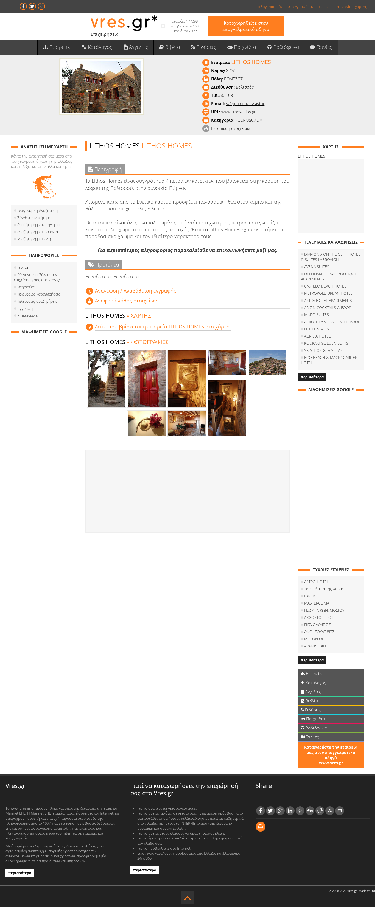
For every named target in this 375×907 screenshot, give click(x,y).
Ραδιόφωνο (285, 47)
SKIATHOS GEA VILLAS (323, 350)
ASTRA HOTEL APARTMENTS (328, 300)
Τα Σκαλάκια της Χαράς (324, 588)
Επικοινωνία (27, 315)
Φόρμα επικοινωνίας (245, 103)
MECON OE (314, 638)
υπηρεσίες (319, 6)
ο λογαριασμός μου (274, 6)
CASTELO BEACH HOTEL (325, 286)
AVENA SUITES (316, 266)
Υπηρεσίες (26, 287)
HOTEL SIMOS (316, 329)
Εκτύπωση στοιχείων (230, 128)
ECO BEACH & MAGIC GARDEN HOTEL (329, 360)
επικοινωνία (341, 6)
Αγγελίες (138, 47)
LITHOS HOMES (311, 156)
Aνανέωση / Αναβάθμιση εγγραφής (135, 290)
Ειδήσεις (205, 47)
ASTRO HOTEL (316, 581)
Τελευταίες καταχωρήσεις (38, 294)
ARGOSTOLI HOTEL (320, 617)
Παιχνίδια (244, 47)
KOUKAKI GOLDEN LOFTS (326, 343)
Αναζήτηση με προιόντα (37, 231)
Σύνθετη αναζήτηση (34, 217)
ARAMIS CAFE (315, 645)
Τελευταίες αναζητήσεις (37, 301)
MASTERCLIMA (316, 603)
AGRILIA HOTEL (317, 336)
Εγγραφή (25, 308)
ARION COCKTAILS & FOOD (328, 307)
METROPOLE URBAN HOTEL (328, 293)
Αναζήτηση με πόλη (34, 239)
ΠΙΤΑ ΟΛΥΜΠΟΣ (317, 624)
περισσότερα (312, 376)
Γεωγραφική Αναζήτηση (37, 210)
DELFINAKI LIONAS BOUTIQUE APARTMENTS (329, 276)
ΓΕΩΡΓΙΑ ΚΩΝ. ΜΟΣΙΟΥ (324, 610)
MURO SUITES (316, 314)
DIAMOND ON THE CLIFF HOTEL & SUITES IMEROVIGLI (330, 257)
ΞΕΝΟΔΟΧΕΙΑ (250, 120)
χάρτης (361, 6)
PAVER (309, 596)
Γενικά (22, 267)
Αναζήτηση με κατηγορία (38, 224)
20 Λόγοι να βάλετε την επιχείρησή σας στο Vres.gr (37, 277)
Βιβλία (172, 47)
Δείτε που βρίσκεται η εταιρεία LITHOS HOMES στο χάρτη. (163, 326)
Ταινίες (323, 47)
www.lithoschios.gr (238, 111)
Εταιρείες (59, 47)
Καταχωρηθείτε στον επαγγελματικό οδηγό (245, 26)
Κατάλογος (99, 47)
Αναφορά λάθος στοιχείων (126, 300)
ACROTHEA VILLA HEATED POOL (332, 321)
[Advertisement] (187, 491)
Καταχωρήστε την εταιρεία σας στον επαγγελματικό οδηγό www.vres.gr (330, 755)
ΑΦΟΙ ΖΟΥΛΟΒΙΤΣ (319, 631)
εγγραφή (300, 6)
